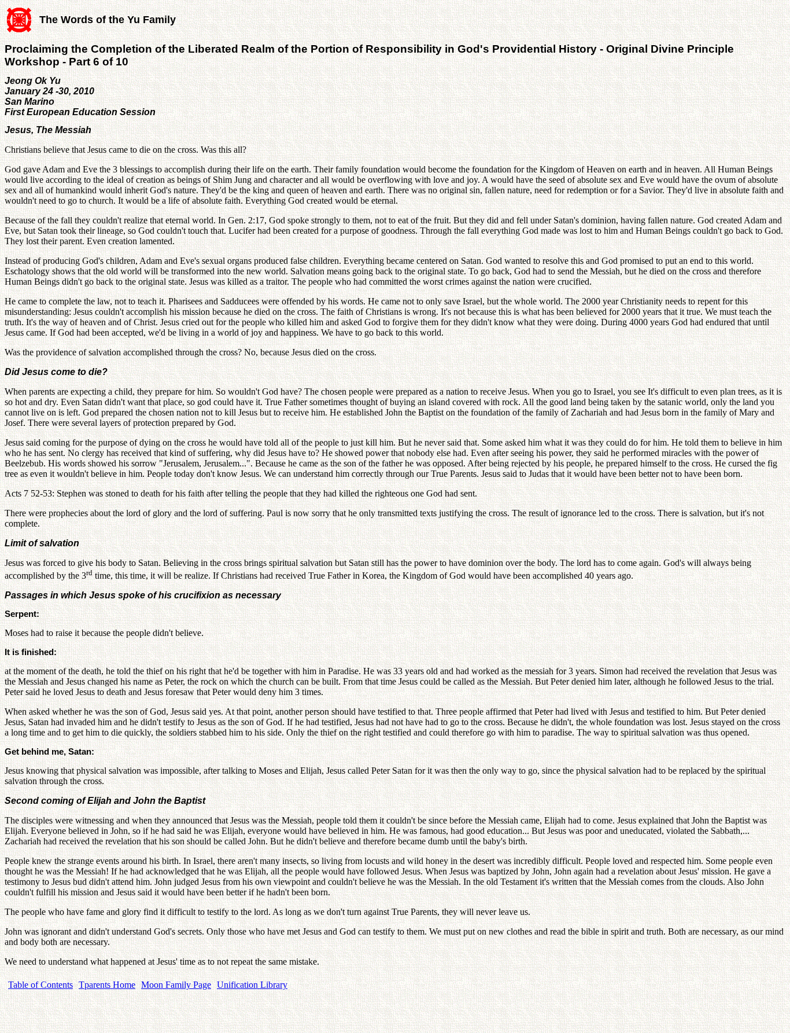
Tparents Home (107, 985)
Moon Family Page (176, 985)
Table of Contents (40, 985)
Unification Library (252, 985)
